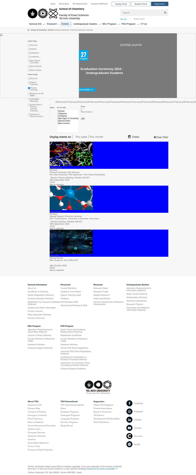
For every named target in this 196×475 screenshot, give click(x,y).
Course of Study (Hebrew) (39, 335)
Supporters (99, 401)
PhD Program (128, 24)
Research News (101, 288)
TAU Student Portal (79, 4)
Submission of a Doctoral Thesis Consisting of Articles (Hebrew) (75, 364)
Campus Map (34, 408)
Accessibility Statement (38, 443)
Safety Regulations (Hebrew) (41, 295)
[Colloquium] (67, 113)
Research (52, 24)
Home (53, 4)
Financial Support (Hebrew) (40, 348)
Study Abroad (67, 425)
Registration (160, 4)
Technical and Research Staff (74, 305)
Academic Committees (71, 291)
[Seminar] (67, 111)
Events (65, 24)
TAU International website (72, 405)
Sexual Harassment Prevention (42, 425)
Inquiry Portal (121, 4)
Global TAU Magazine (103, 405)
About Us (32, 288)
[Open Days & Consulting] (67, 118)
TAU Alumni (99, 415)
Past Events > (87, 112)
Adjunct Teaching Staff (71, 295)
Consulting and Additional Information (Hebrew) (137, 308)
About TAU (33, 401)
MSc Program (109, 24)
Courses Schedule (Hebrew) (40, 298)
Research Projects (134, 304)
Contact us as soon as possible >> (102, 469)
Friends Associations (103, 408)
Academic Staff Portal (99, 4)
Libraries (32, 439)
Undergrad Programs (70, 415)
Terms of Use (34, 446)
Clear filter (162, 137)
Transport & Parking (37, 412)
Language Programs (70, 419)
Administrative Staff (69, 302)
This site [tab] (123, 19)
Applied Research (102, 295)
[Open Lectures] (67, 123)
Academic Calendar (36, 436)
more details (84, 90)
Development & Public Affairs (107, 419)
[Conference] (67, 116)
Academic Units (35, 405)
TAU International (69, 401)
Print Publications (101, 422)
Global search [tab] (139, 19)
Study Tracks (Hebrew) (136, 294)
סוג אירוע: (61, 107)
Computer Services (36, 432)
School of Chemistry (28, 30)
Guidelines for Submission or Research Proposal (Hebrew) (74, 358)
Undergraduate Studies (85, 24)
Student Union (34, 429)
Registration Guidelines (71, 335)
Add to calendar (57, 184)
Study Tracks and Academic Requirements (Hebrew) (73, 330)
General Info (35, 24)
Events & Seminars (36, 318)
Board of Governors (102, 412)
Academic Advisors (36, 344)
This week (81, 137)
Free (83, 106)
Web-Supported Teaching (39, 314)
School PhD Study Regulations (74, 348)
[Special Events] (67, 121)
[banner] (98, 13)
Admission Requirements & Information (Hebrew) (138, 289)
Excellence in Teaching (38, 291)
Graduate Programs (70, 412)
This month (96, 137)
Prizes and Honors (102, 298)
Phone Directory (35, 419)
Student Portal (140, 4)
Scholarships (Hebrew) (136, 297)
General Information (37, 284)
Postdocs (65, 298)
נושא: (52, 107)
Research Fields (101, 291)
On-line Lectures (35, 311)
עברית (144, 24)
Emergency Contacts (37, 415)
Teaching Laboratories (136, 301)
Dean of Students (35, 422)
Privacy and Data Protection (40, 450)
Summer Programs (69, 422)
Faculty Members (68, 288)
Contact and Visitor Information (42, 307)
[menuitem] (53, 4)
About (63, 408)
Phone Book (64, 4)
